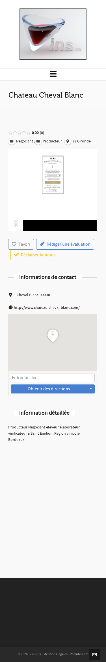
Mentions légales (56, 654)
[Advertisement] (53, 503)
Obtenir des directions (49, 389)
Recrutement (79, 654)
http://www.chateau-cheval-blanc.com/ (47, 307)
